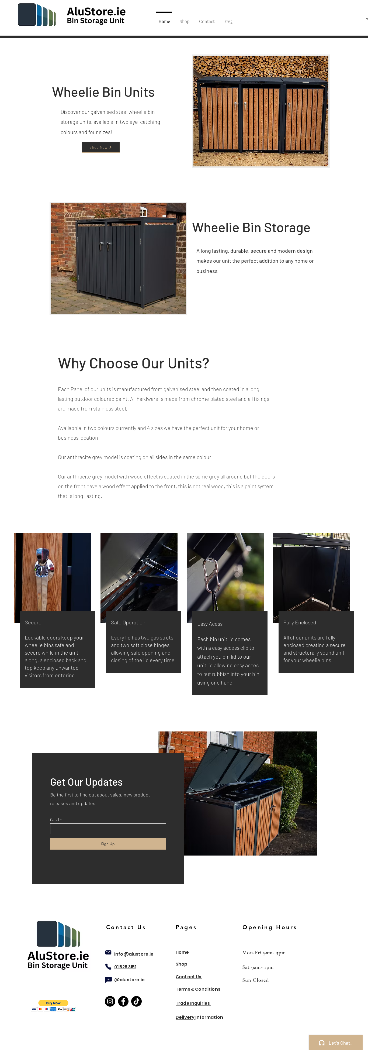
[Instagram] (110, 1001)
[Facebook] (123, 1001)
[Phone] (108, 966)
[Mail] (108, 952)
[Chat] (108, 979)
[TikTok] (136, 1001)
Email (54, 820)
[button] (53, 1005)
